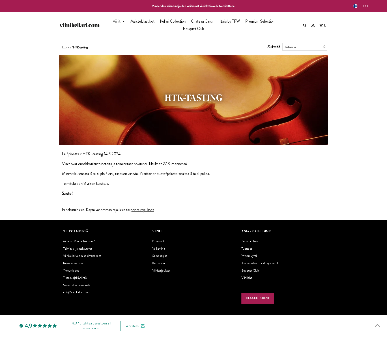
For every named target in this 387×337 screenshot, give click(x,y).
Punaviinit (158, 241)
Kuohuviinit (159, 263)
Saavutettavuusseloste (76, 285)
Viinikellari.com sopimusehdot (82, 255)
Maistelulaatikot (142, 21)
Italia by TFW (230, 21)
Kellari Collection (173, 21)
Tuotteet (246, 248)
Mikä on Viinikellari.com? (79, 241)
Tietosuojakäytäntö (75, 277)
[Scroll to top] (377, 325)
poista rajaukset (142, 210)
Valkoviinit (158, 248)
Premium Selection (260, 21)
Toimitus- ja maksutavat (77, 248)
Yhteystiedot (71, 270)
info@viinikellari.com (76, 292)
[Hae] (305, 25)
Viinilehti (246, 277)
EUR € (365, 6)
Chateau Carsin (202, 21)
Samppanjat (159, 255)
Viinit (116, 21)
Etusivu (66, 47)
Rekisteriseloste (73, 263)
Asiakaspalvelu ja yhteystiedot (259, 263)
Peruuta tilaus (249, 241)
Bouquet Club (193, 29)
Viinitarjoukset (161, 270)
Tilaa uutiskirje (258, 298)
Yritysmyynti (249, 255)
